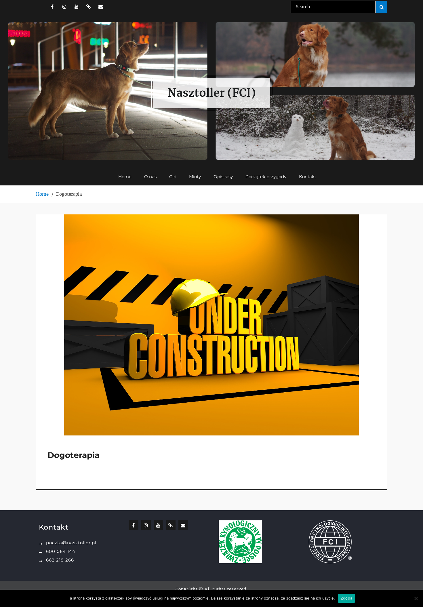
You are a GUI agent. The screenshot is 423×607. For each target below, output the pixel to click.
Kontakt (307, 176)
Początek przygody (265, 176)
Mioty (195, 176)
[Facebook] (52, 6)
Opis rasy (223, 176)
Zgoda (346, 598)
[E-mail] (100, 6)
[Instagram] (64, 6)
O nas (150, 176)
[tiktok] (88, 6)
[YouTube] (76, 6)
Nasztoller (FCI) (211, 93)
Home (125, 176)
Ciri (172, 176)
